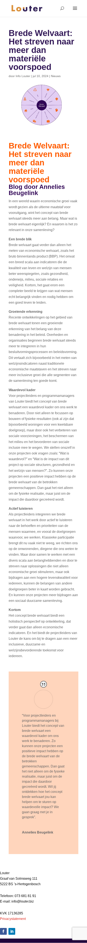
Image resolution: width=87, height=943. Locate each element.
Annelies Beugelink (37, 832)
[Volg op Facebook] (3, 931)
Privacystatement (13, 919)
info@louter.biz (22, 901)
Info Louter (23, 76)
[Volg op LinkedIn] (11, 931)
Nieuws (56, 76)
